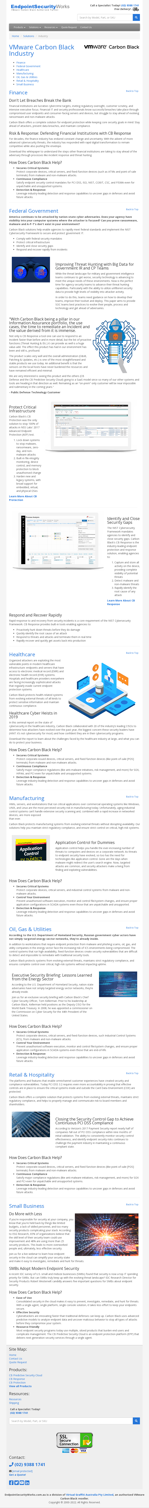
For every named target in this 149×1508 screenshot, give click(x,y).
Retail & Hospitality (27, 80)
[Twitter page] (16, 1483)
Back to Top (132, 91)
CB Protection (17, 1382)
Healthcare (22, 70)
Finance (20, 62)
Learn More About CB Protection (23, 498)
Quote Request (69, 27)
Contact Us (86, 27)
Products (19, 27)
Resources (50, 27)
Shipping (14, 1403)
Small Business (25, 84)
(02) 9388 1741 (130, 5)
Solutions (34, 27)
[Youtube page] (22, 1483)
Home (15, 36)
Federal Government (28, 66)
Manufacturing (24, 73)
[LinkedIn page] (27, 1483)
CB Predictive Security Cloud (25, 1375)
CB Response (17, 1379)
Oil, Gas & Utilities (26, 77)
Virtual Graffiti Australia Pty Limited (89, 1494)
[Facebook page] (11, 1483)
